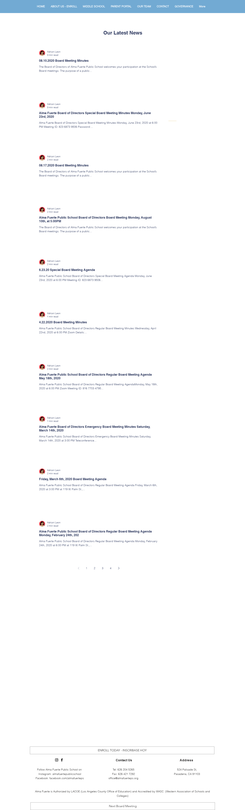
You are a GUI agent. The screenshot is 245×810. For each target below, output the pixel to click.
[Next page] (118, 568)
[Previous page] (78, 568)
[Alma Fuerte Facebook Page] (62, 760)
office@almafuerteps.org (123, 778)
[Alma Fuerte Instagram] (57, 760)
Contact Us (124, 760)
